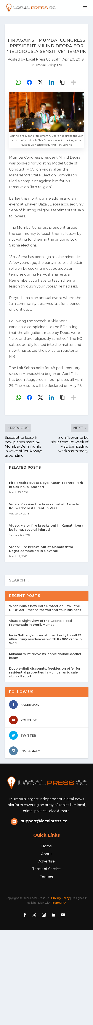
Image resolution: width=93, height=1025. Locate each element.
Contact (46, 877)
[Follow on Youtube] (63, 915)
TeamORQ (58, 902)
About (46, 854)
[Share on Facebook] (29, 82)
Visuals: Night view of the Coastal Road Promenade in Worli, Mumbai (40, 623)
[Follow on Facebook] (25, 915)
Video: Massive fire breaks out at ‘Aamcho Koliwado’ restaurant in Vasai (45, 506)
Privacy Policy (60, 898)
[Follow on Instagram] (44, 915)
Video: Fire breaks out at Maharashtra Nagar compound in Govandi (41, 549)
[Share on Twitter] (40, 82)
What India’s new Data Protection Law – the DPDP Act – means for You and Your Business (45, 608)
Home (46, 846)
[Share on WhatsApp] (18, 82)
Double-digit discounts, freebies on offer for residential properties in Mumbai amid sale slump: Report (44, 672)
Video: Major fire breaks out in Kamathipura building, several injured (46, 527)
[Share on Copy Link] (62, 82)
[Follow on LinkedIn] (53, 915)
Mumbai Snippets (46, 65)
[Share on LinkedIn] (51, 82)
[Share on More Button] (74, 82)
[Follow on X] (34, 915)
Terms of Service (46, 869)
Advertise (46, 861)
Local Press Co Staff (43, 59)
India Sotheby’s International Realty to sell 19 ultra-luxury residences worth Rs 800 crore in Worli (45, 639)
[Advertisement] (46, 976)
